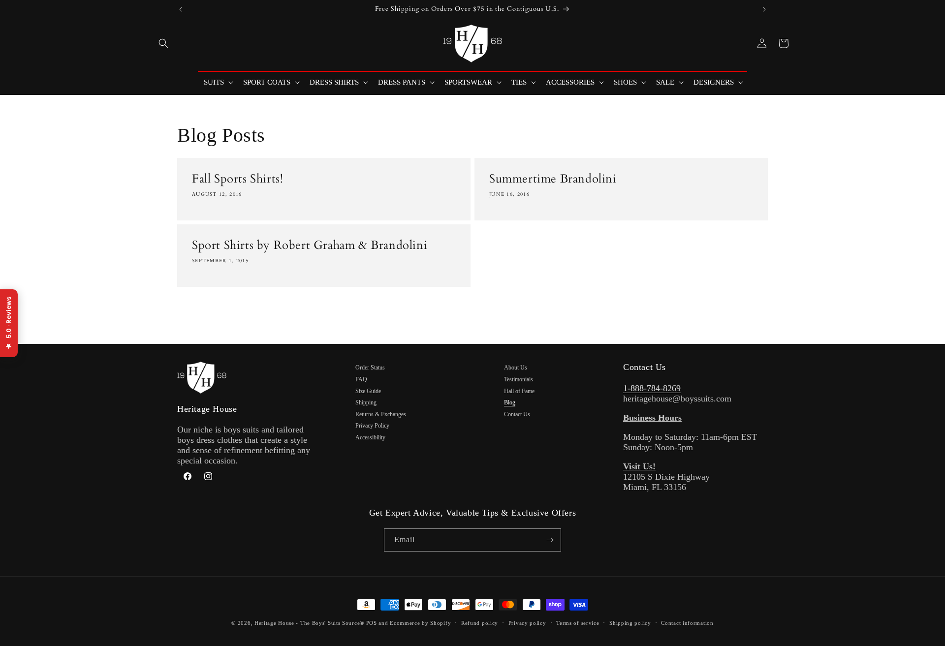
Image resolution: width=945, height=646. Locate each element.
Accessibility (370, 437)
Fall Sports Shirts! (237, 178)
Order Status (370, 367)
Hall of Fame (519, 391)
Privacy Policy (372, 425)
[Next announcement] (764, 9)
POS (371, 623)
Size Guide (368, 391)
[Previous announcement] (180, 9)
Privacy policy (527, 623)
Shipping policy (630, 623)
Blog (509, 402)
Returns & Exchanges (380, 414)
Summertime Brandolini (553, 178)
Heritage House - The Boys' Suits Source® (309, 623)
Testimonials (518, 379)
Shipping (366, 402)
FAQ (361, 379)
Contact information (687, 623)
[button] (163, 43)
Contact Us (517, 414)
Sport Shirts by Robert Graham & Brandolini (309, 245)
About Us (515, 367)
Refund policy (479, 623)
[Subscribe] (550, 540)
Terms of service (577, 623)
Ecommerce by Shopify (420, 623)
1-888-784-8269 (652, 388)
